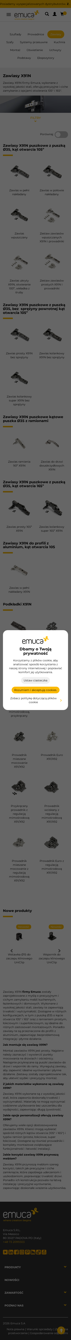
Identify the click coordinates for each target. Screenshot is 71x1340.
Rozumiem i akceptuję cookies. (35, 690)
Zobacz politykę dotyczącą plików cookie (33, 700)
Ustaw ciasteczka (35, 680)
